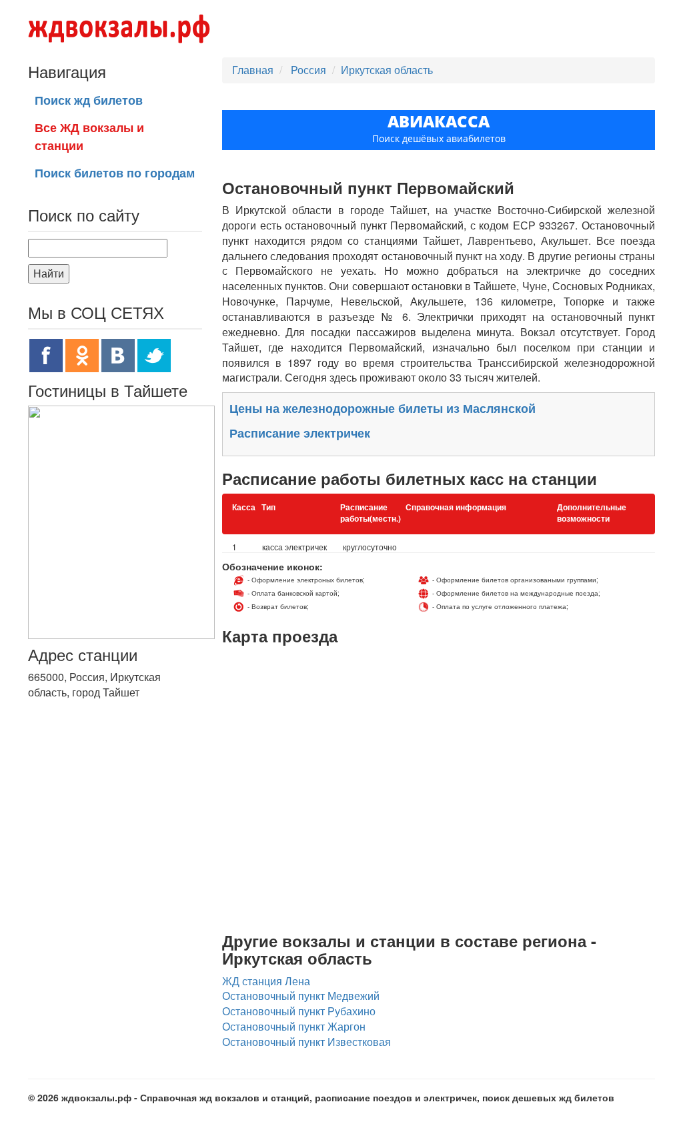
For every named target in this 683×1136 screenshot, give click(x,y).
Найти (48, 273)
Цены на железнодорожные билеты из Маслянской (382, 408)
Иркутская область (387, 69)
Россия (310, 69)
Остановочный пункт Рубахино (299, 1011)
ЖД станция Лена (266, 981)
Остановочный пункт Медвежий (301, 995)
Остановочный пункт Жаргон (294, 1026)
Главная (252, 69)
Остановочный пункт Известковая (306, 1041)
